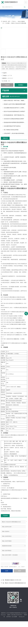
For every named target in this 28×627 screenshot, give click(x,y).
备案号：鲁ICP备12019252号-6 (14, 614)
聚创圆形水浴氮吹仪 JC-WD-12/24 (13, 580)
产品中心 (14, 21)
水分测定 (7, 23)
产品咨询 (7, 85)
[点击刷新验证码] (15, 563)
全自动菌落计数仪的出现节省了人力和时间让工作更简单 (15, 107)
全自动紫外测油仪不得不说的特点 (12, 126)
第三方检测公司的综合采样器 (11, 129)
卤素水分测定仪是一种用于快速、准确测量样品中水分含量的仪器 (15, 100)
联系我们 (20, 85)
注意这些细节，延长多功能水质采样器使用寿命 (15, 133)
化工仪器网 (14, 616)
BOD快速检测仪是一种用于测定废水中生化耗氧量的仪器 (15, 115)
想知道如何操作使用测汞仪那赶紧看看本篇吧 (15, 122)
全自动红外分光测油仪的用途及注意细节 (14, 118)
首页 (9, 21)
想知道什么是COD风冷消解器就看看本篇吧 (14, 104)
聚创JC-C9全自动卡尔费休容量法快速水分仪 (15, 583)
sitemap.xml (21, 616)
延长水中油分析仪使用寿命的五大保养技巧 (14, 111)
